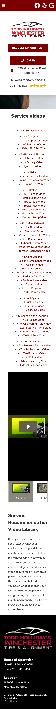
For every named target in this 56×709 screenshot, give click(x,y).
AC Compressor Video (35, 140)
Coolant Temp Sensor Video (34, 260)
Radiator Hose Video (35, 280)
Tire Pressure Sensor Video (35, 345)
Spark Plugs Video (34, 288)
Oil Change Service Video (34, 268)
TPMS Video (35, 357)
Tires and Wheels (33, 341)
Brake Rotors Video (34, 209)
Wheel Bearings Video (34, 365)
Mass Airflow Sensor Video (34, 246)
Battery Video (34, 162)
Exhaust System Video (34, 243)
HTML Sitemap (10, 701)
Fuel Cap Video (35, 302)
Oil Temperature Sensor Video (34, 272)
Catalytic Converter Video (34, 235)
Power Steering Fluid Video (35, 323)
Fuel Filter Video (34, 306)
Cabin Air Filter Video (34, 148)
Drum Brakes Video (34, 213)
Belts (33, 172)
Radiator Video (34, 284)
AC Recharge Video (34, 144)
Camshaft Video (34, 231)
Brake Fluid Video (34, 201)
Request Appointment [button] (28, 47)
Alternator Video (34, 158)
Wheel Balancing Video (34, 361)
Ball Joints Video (34, 319)
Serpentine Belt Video (35, 176)
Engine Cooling (33, 256)
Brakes (33, 190)
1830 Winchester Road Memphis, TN (31, 70)
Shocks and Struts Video (34, 331)
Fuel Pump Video (34, 309)
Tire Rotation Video (34, 353)
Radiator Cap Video (34, 276)
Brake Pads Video (34, 205)
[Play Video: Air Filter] (28, 426)
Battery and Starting (33, 154)
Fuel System (33, 298)
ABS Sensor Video (34, 194)
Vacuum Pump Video (34, 217)
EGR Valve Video (34, 239)
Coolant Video (34, 264)
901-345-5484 (21, 669)
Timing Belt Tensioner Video (34, 180)
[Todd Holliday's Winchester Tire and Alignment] (28, 29)
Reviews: (19, 85)
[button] (37, 5)
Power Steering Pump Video (34, 327)
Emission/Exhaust (33, 223)
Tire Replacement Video (34, 349)
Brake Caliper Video (34, 197)
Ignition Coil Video (34, 166)
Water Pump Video (35, 292)
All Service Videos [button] (32, 130)
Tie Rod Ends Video (34, 335)
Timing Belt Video (34, 184)
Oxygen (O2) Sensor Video (34, 250)
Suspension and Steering (33, 316)
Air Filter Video (34, 227)
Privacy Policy (10, 698)
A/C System (33, 136)
